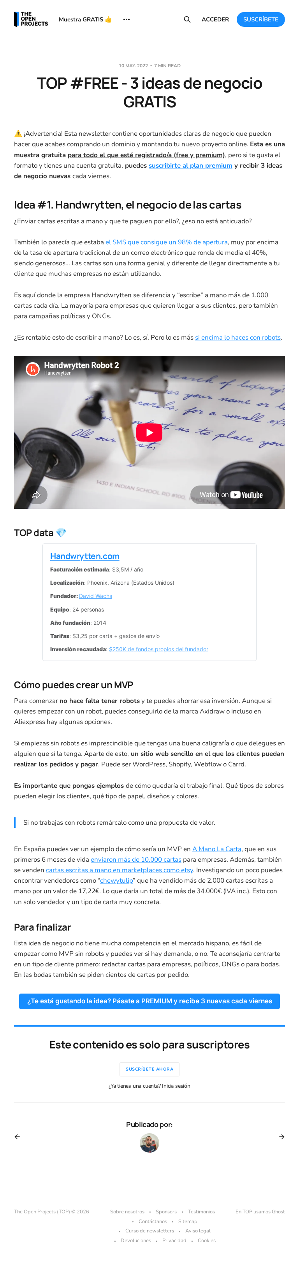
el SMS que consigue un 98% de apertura (167, 242)
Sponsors (166, 1211)
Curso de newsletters (149, 1230)
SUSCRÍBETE (260, 19)
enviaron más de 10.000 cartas (136, 859)
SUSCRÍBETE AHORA (149, 1069)
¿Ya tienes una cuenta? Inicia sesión (149, 1086)
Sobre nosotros (127, 1211)
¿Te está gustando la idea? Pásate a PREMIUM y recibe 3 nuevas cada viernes (149, 1001)
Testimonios (201, 1211)
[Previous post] (20, 1137)
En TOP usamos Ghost (260, 1211)
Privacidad (174, 1240)
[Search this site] (187, 19)
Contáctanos (153, 1221)
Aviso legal (198, 1230)
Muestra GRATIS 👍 (85, 19)
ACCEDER (215, 19)
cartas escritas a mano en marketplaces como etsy (119, 870)
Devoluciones (136, 1240)
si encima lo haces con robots (238, 337)
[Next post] (279, 1137)
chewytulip (116, 880)
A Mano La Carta (216, 849)
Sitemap (187, 1221)
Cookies (207, 1240)
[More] (126, 19)
